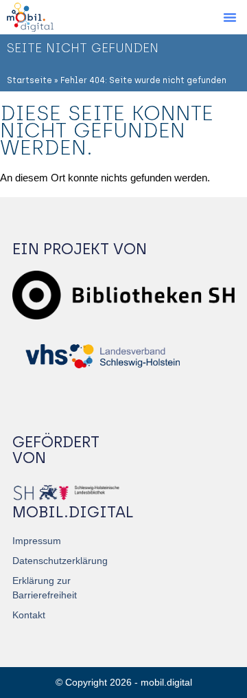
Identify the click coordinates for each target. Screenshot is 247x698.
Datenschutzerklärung (60, 560)
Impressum (36, 540)
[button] (230, 17)
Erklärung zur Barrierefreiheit (44, 587)
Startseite (29, 80)
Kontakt (28, 614)
